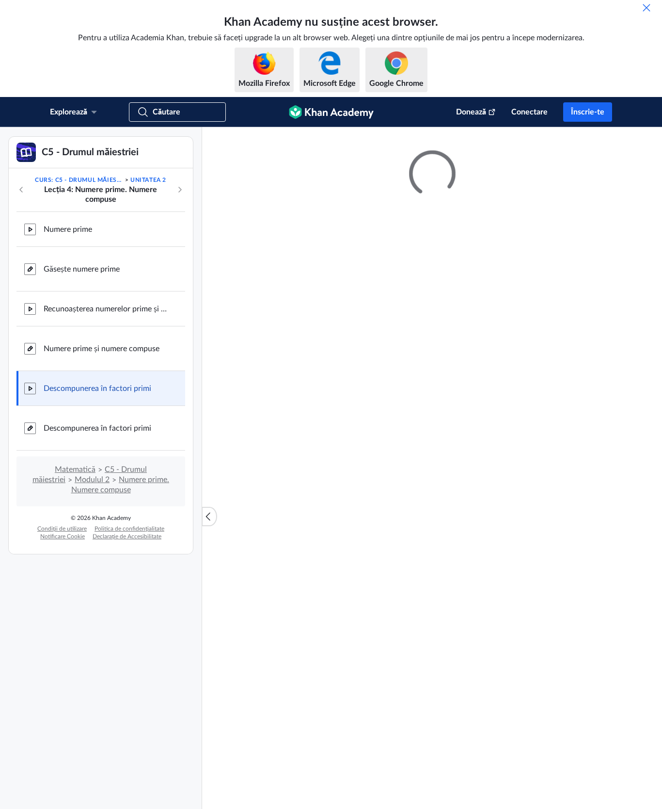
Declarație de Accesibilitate (127, 536)
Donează (471, 112)
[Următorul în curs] (180, 189)
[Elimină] (646, 8)
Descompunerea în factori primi (97, 388)
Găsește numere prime (82, 269)
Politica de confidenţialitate (129, 529)
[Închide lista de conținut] (209, 516)
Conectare (529, 112)
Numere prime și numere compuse (101, 349)
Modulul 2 (92, 480)
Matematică (75, 469)
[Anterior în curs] (21, 189)
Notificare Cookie (62, 536)
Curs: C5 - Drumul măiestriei (79, 180)
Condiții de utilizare (62, 529)
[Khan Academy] (331, 112)
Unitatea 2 (148, 180)
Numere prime (68, 229)
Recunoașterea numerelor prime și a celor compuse (107, 309)
